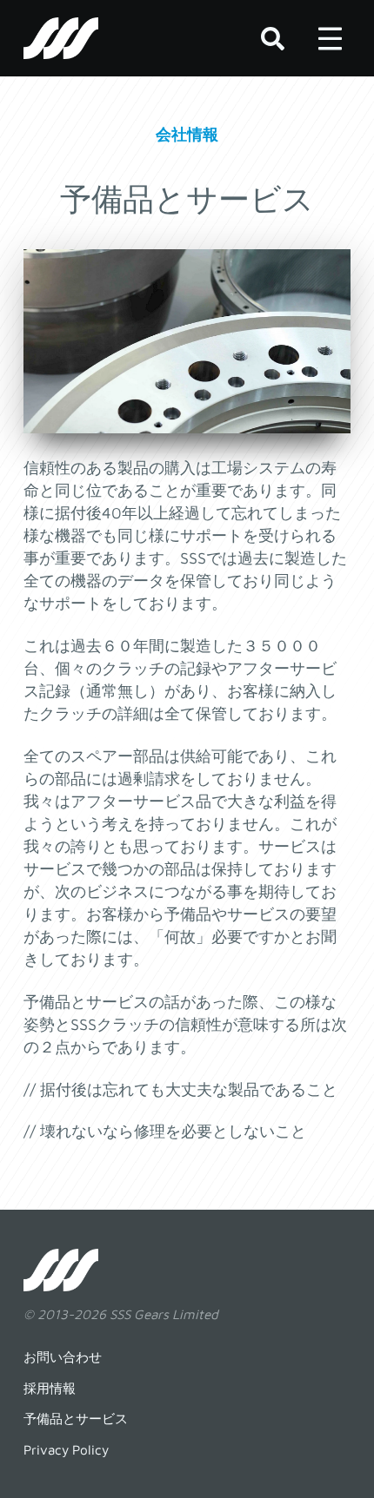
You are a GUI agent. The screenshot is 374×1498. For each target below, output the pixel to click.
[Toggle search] (272, 38)
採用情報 (49, 1388)
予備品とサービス (75, 1418)
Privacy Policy (66, 1449)
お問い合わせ (62, 1356)
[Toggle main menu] (330, 38)
